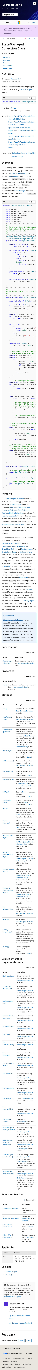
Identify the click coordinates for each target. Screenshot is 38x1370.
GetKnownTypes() (22, 747)
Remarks (6, 63)
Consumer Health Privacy (10, 1364)
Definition (6, 57)
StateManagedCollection (19, 173)
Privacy (13, 1361)
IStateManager (26, 89)
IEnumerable (26, 153)
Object (13, 108)
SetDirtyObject (26, 549)
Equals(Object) (7, 751)
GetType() (6, 792)
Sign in (34, 22)
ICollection (16, 153)
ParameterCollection (9, 510)
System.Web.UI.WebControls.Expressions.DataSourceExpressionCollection (21, 130)
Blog (29, 1358)
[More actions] (34, 38)
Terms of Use (27, 1364)
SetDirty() (6, 919)
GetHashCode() (8, 771)
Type (23, 792)
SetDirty (14, 549)
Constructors (7, 65)
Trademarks (6, 1367)
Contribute (5, 1361)
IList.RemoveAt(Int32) (23, 878)
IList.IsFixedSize (8, 1074)
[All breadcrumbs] (3, 38)
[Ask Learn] (25, 38)
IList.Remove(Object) (23, 875)
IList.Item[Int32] (8, 1099)
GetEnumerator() (8, 761)
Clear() (5, 709)
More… (11, 148)
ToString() (6, 947)
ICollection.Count (8, 976)
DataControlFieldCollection (19, 507)
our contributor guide (12, 1297)
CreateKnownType (9, 546)
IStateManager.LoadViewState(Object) (8, 1142)
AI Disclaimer (6, 1358)
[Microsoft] (19, 22)
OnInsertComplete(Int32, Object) (8, 854)
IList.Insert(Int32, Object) (24, 842)
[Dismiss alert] (34, 3)
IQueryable (25, 1221)
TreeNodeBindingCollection (12, 513)
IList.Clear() (6, 1034)
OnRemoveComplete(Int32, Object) (8, 890)
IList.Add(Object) (21, 844)
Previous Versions (19, 1358)
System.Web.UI (16, 79)
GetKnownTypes (23, 546)
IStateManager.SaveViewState (13, 524)
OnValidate (6, 549)
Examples (6, 60)
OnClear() (6, 808)
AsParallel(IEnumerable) (11, 1208)
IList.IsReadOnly (8, 1088)
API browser (11, 38)
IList (33, 153)
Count (5, 685)
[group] (19, 102)
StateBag (8, 1274)
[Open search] (29, 22)
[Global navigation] (2, 22)
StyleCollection (23, 510)
